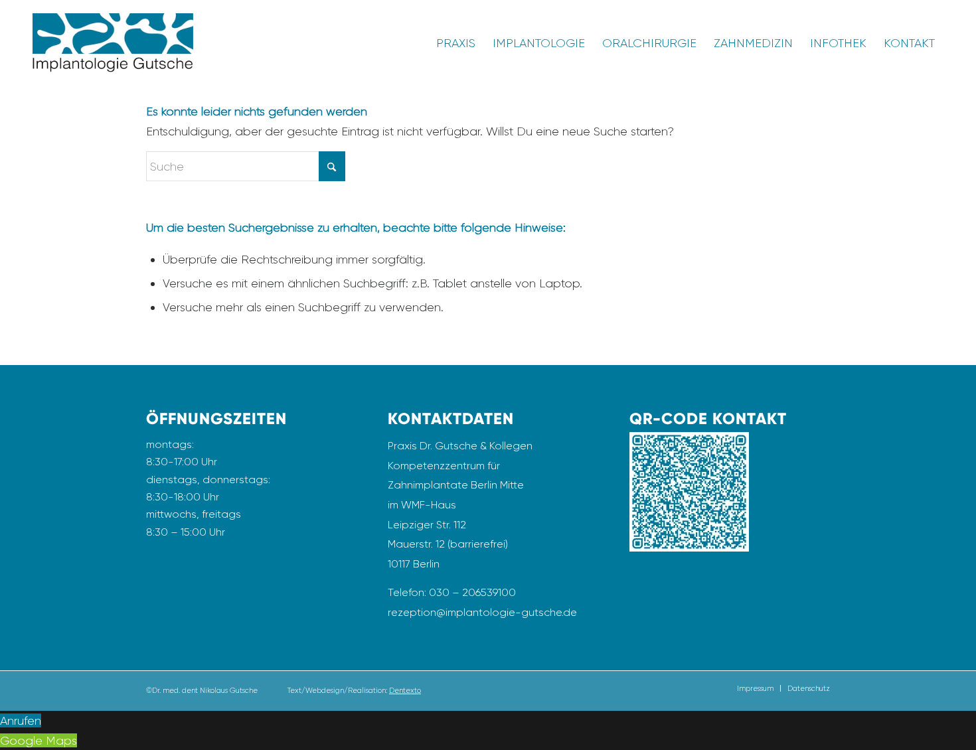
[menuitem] (456, 43)
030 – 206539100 (472, 592)
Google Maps (38, 740)
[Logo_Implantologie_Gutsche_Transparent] (113, 43)
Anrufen (20, 720)
